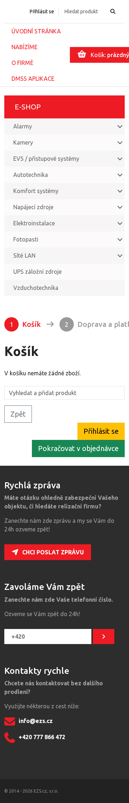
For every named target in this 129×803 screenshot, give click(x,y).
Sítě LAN (24, 255)
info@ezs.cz (36, 721)
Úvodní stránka (36, 31)
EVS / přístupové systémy (46, 158)
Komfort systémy (35, 191)
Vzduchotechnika (35, 288)
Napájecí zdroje (33, 207)
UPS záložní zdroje (37, 271)
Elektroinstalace (34, 223)
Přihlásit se (42, 11)
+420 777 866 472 (42, 737)
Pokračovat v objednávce (78, 448)
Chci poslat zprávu (53, 552)
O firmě (22, 63)
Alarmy (22, 126)
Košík (25, 324)
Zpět (18, 414)
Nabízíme (24, 47)
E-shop (28, 107)
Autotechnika (30, 175)
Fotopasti (25, 239)
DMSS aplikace (32, 78)
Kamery (23, 142)
